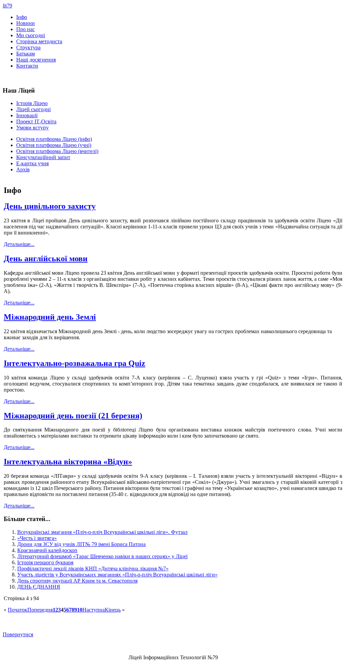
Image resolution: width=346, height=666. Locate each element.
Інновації (27, 115)
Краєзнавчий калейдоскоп (47, 550)
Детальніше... (19, 244)
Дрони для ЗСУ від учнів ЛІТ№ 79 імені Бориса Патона (81, 544)
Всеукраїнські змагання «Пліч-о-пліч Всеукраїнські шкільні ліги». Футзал (102, 532)
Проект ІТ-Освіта (36, 121)
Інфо (21, 17)
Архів (23, 169)
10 (79, 610)
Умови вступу (32, 127)
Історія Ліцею (32, 103)
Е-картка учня (32, 163)
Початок (17, 610)
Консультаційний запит (43, 157)
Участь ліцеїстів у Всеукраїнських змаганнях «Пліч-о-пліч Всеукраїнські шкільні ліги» (117, 574)
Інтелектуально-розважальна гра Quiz (74, 363)
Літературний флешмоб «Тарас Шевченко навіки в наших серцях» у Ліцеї (102, 556)
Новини (25, 23)
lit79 (7, 5)
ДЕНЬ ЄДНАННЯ (38, 587)
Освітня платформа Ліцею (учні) (53, 145)
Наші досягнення (36, 60)
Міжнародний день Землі (50, 317)
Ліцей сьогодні (33, 109)
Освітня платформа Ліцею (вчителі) (57, 151)
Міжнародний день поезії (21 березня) (73, 415)
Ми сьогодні (30, 35)
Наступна (93, 610)
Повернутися (18, 634)
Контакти (27, 66)
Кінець (113, 610)
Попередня (40, 610)
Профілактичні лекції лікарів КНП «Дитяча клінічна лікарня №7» (93, 568)
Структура (28, 47)
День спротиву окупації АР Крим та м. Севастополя (77, 581)
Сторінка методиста (39, 41)
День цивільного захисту (50, 206)
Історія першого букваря (45, 562)
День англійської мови (46, 258)
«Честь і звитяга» (37, 538)
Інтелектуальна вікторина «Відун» (68, 461)
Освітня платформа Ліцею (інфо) (54, 139)
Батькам (25, 53)
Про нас (25, 29)
